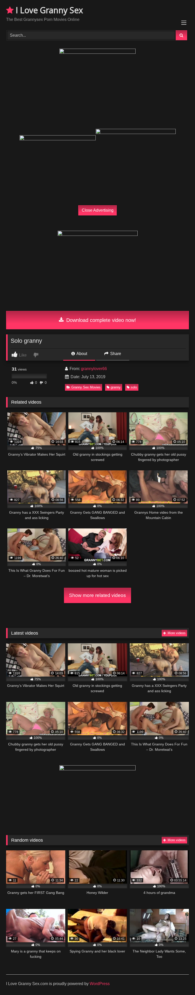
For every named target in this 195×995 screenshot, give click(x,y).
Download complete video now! (100, 320)
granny (116, 387)
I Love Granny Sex (48, 10)
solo (134, 387)
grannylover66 (94, 368)
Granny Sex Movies (86, 387)
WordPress (100, 984)
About (81, 353)
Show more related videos (97, 595)
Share (115, 353)
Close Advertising (97, 210)
